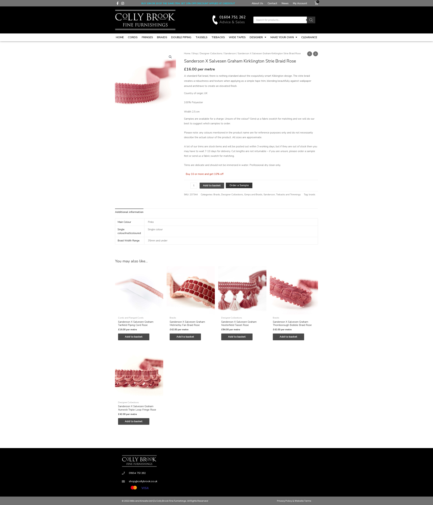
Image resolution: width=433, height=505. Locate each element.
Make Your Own (282, 37)
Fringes (147, 37)
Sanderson (230, 53)
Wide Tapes (237, 37)
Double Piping (181, 37)
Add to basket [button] (134, 336)
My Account (300, 3)
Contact (272, 3)
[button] (170, 57)
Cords (133, 37)
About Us (257, 3)
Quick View (139, 311)
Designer (256, 37)
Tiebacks (218, 37)
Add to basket (212, 185)
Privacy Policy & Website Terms (294, 500)
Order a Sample (239, 185)
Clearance (309, 37)
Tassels (201, 37)
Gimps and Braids (253, 194)
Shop (195, 53)
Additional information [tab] (129, 212)
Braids (162, 37)
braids (312, 194)
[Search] (311, 20)
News (285, 3)
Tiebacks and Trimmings (288, 194)
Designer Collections (211, 53)
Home (120, 37)
